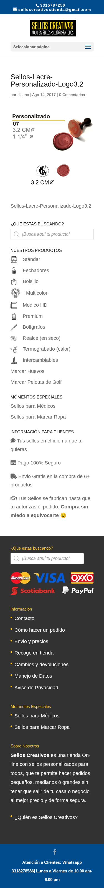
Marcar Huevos (27, 371)
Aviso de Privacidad (36, 687)
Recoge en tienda (34, 653)
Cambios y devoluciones (41, 664)
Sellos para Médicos (33, 406)
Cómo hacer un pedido (39, 630)
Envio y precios (31, 641)
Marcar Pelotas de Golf (36, 382)
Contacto (24, 618)
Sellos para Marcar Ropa (38, 417)
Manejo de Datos (33, 676)
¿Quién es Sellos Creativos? (46, 817)
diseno (23, 94)
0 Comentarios (72, 94)
